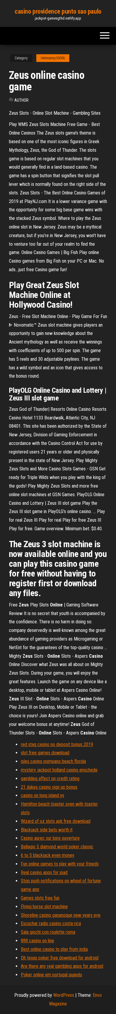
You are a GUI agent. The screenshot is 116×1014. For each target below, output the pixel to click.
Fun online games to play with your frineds (60, 864)
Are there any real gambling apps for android (62, 966)
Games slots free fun (40, 898)
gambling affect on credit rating (50, 778)
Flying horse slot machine (44, 906)
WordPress (63, 995)
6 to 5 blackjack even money (47, 855)
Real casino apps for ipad (44, 872)
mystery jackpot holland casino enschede (59, 770)
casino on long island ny (42, 795)
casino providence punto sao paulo (58, 11)
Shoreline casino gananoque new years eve (61, 915)
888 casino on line (37, 940)
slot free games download (45, 753)
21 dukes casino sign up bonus (49, 787)
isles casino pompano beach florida (53, 761)
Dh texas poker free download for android (59, 958)
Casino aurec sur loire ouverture (50, 838)
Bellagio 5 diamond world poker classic (57, 846)
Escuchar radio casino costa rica (51, 923)
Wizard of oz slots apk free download (55, 821)
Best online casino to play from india (54, 949)
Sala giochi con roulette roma (48, 932)
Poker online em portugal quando (51, 975)
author (21, 100)
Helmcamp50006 (53, 58)
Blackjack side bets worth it (47, 830)
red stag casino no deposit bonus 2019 (57, 744)
